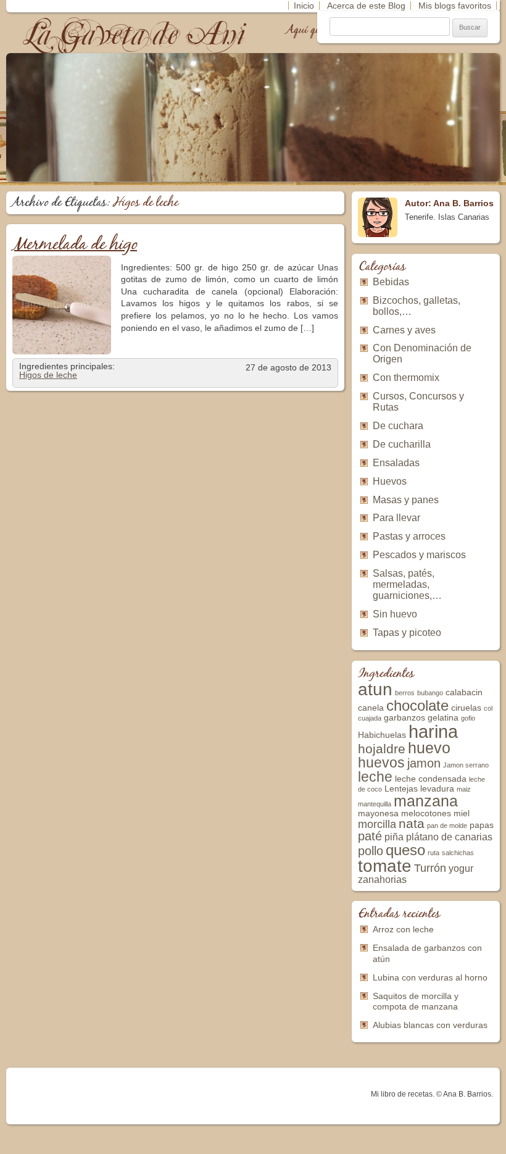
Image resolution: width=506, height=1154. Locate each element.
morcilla (377, 824)
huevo (429, 747)
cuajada (369, 718)
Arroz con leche (403, 929)
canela (371, 708)
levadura (437, 788)
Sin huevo (395, 614)
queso (405, 850)
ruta (433, 852)
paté (370, 836)
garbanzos (404, 717)
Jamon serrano (466, 765)
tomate (385, 866)
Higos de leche (48, 375)
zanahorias (382, 879)
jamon (424, 763)
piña (394, 837)
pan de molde (447, 825)
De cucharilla (402, 444)
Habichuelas (382, 735)
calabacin (464, 692)
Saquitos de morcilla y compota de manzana (415, 1001)
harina (433, 731)
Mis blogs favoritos (454, 5)
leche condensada (431, 779)
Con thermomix (406, 377)
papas (482, 825)
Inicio (304, 5)
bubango (430, 692)
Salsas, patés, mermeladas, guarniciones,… (407, 584)
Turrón (430, 868)
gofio (468, 718)
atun (375, 689)
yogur (461, 868)
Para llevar (396, 517)
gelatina (443, 717)
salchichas (458, 852)
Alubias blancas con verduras (430, 1025)
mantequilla (374, 804)
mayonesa (378, 813)
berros (405, 692)
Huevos (390, 481)
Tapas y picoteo (407, 632)
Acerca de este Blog (366, 5)
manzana (426, 800)
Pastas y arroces (409, 536)
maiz (464, 789)
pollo (370, 851)
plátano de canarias (449, 837)
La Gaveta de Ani (135, 34)
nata (412, 823)
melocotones (426, 813)
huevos (381, 763)
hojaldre (381, 749)
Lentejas (401, 788)
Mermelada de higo (74, 245)
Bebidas (391, 282)
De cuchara (398, 425)
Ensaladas (396, 463)
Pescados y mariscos (419, 555)
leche (375, 777)
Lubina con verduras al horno (430, 977)
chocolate (417, 705)
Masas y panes (406, 500)
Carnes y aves (404, 330)
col (488, 708)
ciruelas (466, 708)
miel (462, 813)
